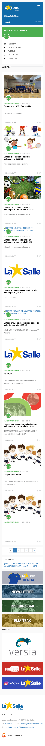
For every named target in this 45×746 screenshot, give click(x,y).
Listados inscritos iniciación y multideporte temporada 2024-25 (18, 208)
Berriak (12, 44)
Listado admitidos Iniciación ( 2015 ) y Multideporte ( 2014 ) (20, 291)
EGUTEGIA (8, 373)
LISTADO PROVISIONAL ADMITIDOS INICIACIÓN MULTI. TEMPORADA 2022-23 (21, 324)
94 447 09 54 (9, 724)
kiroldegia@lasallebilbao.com (32, 724)
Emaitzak (13, 58)
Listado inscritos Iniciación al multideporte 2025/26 (17, 158)
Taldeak (11, 51)
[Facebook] (37, 122)
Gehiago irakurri (10, 122)
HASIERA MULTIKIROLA (11, 103)
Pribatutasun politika (26, 727)
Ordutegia (13, 55)
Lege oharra (13, 727)
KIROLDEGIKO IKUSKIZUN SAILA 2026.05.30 (21, 564)
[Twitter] (40, 122)
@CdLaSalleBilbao (11, 16)
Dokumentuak (15, 47)
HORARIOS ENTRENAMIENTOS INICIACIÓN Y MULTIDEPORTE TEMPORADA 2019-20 (20, 425)
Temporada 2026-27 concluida (17, 106)
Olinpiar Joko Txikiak (12, 474)
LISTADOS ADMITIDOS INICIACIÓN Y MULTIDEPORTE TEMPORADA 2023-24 (18, 241)
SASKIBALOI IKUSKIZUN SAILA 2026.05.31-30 (22, 566)
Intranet (7, 22)
